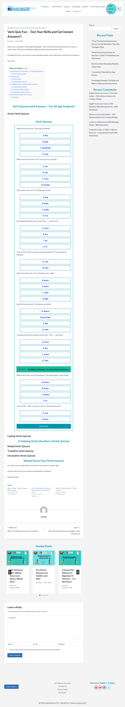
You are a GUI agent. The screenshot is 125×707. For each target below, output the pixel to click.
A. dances (45, 311)
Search (91, 25)
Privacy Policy (62, 689)
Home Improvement (97, 7)
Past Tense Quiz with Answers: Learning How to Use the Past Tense (41, 490)
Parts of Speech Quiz (22, 28)
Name (11, 644)
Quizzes (66, 7)
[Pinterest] (96, 687)
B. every (45, 286)
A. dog (45, 197)
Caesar (11, 41)
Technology (75, 7)
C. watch (45, 354)
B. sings (45, 142)
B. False (45, 268)
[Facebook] (104, 687)
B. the (45, 234)
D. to (45, 247)
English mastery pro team (98, 93)
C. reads (45, 292)
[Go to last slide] (9, 572)
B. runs (45, 172)
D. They (45, 360)
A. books (45, 280)
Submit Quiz (43, 426)
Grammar (10, 28)
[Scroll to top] (4, 697)
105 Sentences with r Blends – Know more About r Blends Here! (16, 576)
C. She (45, 323)
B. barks (45, 203)
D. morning (45, 185)
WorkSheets (57, 7)
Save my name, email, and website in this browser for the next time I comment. (35, 650)
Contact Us (77, 11)
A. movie (45, 342)
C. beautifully (45, 148)
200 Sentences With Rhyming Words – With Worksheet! (103, 107)
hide (26, 68)
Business (85, 7)
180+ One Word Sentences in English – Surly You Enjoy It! (64, 531)
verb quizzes (41, 28)
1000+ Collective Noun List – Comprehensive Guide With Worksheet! (103, 133)
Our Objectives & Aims (62, 683)
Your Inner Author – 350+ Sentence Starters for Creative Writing (103, 96)
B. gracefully (45, 317)
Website (61, 644)
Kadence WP (81, 703)
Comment (12, 618)
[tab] (39, 595)
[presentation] (18, 558)
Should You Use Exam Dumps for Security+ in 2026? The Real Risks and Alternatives (105, 55)
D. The (45, 216)
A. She (45, 135)
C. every (45, 179)
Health (68, 11)
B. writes (45, 388)
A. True (45, 262)
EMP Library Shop (111, 9)
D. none (45, 154)
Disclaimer (62, 693)
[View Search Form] (119, 9)
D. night (45, 299)
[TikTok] (108, 687)
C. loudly (45, 210)
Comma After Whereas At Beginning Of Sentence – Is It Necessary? (68, 576)
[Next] (77, 572)
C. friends (45, 394)
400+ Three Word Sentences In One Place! (22, 529)
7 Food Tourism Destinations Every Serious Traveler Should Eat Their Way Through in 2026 (106, 44)
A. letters (45, 382)
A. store (45, 228)
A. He (45, 166)
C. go (45, 240)
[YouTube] (100, 687)
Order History (11, 687)
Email (35, 644)
